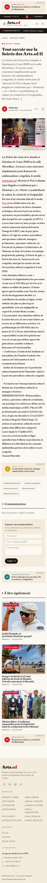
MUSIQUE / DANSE (17, 38)
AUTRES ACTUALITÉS (11, 821)
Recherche (6, 837)
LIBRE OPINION (32, 797)
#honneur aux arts (11, 488)
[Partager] (42, 109)
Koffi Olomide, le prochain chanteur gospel (17, 635)
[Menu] (4, 23)
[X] (21, 784)
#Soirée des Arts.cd (11, 494)
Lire (41, 639)
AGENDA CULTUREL (34, 805)
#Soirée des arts (28, 488)
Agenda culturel (8, 841)
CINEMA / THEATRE (34, 801)
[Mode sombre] (36, 23)
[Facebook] (4, 784)
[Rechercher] (42, 23)
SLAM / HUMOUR (32, 817)
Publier (10, 561)
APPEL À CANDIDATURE (31, 811)
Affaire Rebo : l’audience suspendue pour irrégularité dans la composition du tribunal (20, 724)
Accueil (5, 38)
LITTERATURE (8, 805)
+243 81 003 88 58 (13, 862)
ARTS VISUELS (8, 801)
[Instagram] (15, 784)
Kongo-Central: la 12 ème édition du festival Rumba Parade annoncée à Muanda (18, 679)
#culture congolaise (32, 483)
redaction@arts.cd (12, 866)
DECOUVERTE (8, 817)
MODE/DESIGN (9, 809)
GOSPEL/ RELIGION (33, 821)
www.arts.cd (9, 180)
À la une (5, 833)
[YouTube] (9, 784)
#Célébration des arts (12, 483)
